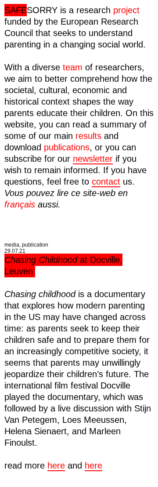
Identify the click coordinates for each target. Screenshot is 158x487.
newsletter (93, 159)
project (126, 10)
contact (106, 181)
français (19, 204)
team (73, 67)
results (88, 136)
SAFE (15, 10)
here (56, 465)
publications (67, 147)
